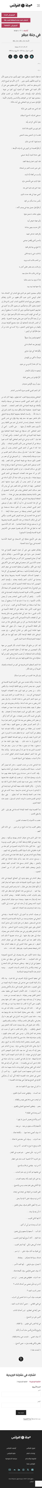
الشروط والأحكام (30, 1458)
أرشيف (25, 30)
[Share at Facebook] (32, 57)
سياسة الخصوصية (27, 1419)
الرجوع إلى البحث (9, 14)
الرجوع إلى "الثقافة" (10, 25)
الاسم (39, 1390)
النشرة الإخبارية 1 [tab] (35, 1381)
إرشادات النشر (31, 1453)
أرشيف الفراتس (11, 1448)
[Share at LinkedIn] (26, 57)
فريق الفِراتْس (30, 1448)
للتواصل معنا (31, 1463)
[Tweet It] (21, 57)
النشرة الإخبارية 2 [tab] (22, 1381)
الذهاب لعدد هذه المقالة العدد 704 (16, 20)
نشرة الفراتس (11, 1453)
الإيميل (39, 1401)
